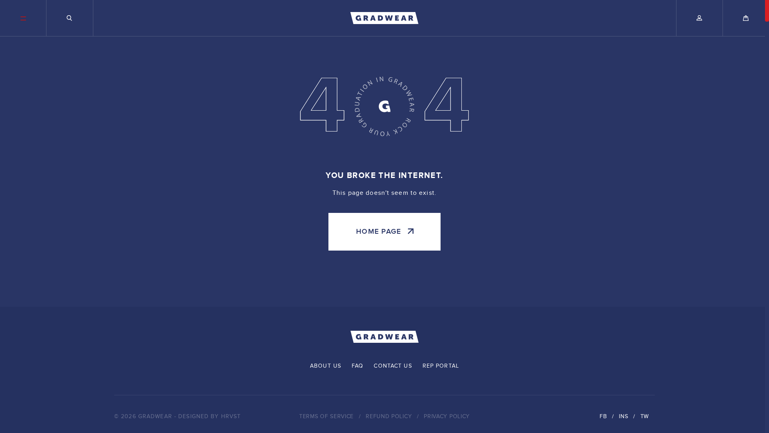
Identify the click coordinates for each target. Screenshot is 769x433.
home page (378, 231)
